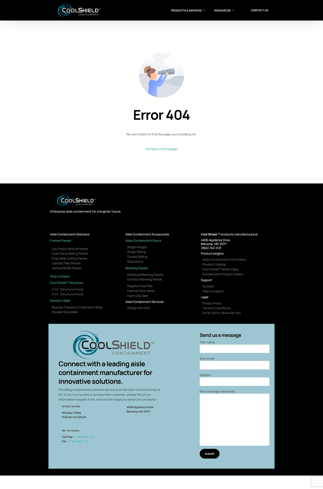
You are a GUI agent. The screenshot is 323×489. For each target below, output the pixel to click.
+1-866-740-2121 (84, 437)
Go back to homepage (161, 149)
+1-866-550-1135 (78, 441)
